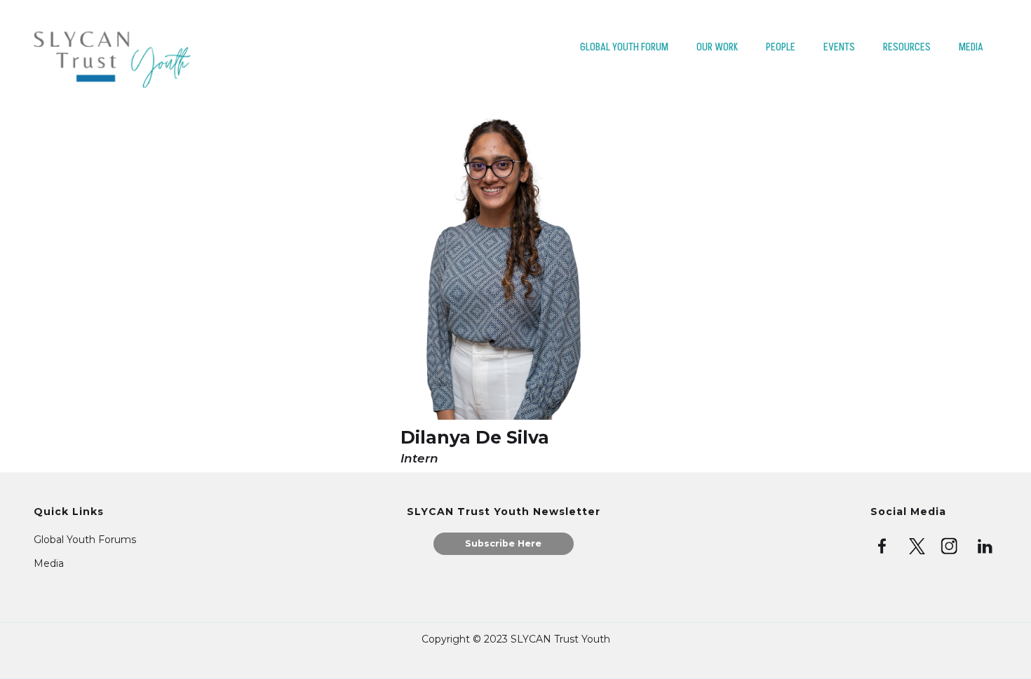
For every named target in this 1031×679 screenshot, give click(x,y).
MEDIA (971, 47)
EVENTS (839, 47)
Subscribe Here (503, 543)
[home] (112, 56)
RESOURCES (907, 47)
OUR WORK (717, 47)
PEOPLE (780, 47)
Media (49, 563)
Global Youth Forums (85, 539)
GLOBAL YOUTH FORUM (624, 47)
